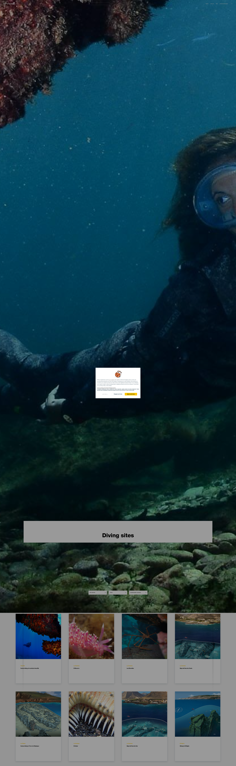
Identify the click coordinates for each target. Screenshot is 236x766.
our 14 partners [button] (111, 379)
